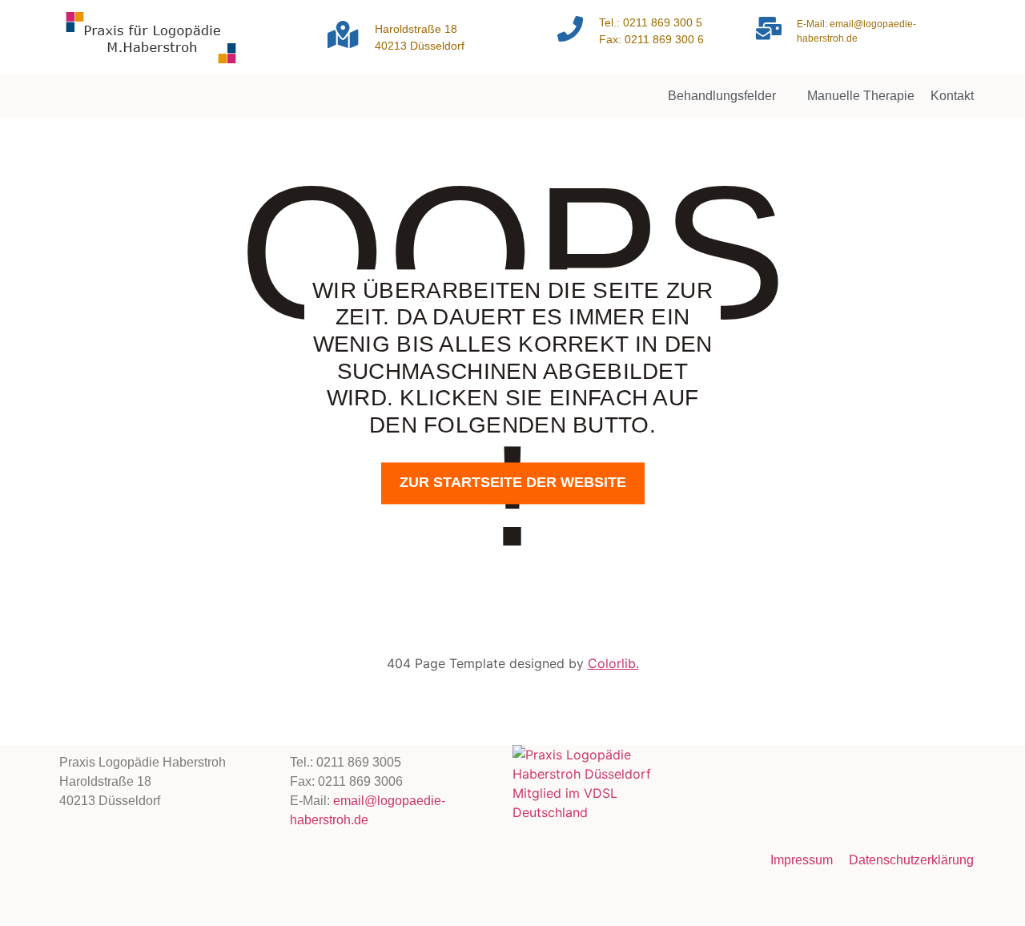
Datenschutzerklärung (911, 860)
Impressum (801, 860)
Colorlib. (613, 663)
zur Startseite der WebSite (513, 483)
